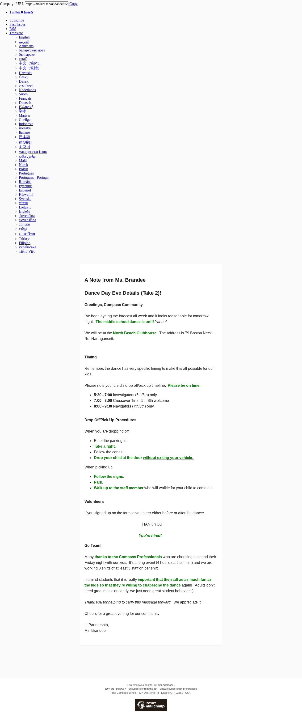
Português (26, 173)
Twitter (21, 12)
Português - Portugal (34, 177)
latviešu (24, 211)
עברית (23, 203)
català (23, 59)
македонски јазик (33, 152)
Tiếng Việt (26, 251)
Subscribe (16, 20)
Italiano (24, 132)
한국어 (24, 147)
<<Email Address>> (164, 685)
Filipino (24, 243)
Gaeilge (24, 120)
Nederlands (27, 90)
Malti (23, 160)
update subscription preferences (178, 688)
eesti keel (26, 86)
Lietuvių (25, 207)
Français (25, 98)
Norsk (23, 165)
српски (24, 224)
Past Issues (17, 24)
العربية (24, 42)
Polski (23, 169)
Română (25, 182)
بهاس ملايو (27, 156)
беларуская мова (32, 50)
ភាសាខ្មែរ (25, 142)
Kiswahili (26, 194)
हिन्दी (22, 111)
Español (25, 190)
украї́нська (27, 247)
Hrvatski (25, 73)
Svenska (25, 199)
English (24, 37)
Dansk (24, 81)
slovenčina (27, 216)
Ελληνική (26, 107)
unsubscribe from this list (143, 688)
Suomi (24, 94)
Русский (25, 186)
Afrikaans (26, 46)
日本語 (24, 137)
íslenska (25, 128)
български (27, 54)
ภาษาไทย (27, 234)
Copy (73, 4)
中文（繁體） (30, 68)
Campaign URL (12, 4)
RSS (12, 29)
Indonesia (26, 124)
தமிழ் (23, 228)
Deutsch (25, 103)
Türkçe (24, 239)
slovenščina (27, 220)
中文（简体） (30, 63)
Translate (16, 33)
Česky (23, 77)
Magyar (24, 115)
